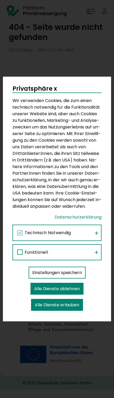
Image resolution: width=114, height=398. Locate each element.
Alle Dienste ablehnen (57, 289)
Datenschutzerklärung (78, 217)
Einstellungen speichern (57, 273)
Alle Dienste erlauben (57, 305)
